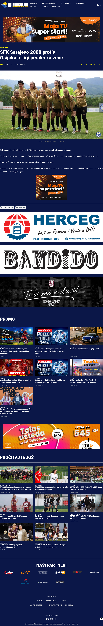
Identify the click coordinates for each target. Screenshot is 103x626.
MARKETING (56, 7)
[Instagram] (51, 619)
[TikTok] (55, 619)
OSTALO (33, 7)
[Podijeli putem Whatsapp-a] (99, 64)
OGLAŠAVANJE (51, 601)
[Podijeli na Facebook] (81, 64)
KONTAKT (63, 601)
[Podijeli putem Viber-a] (95, 64)
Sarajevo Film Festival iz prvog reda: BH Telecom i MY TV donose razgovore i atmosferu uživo (15, 411)
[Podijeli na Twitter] (86, 64)
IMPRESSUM (69, 605)
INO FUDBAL (80, 3)
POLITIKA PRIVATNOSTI (54, 605)
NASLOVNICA (51, 596)
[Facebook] (47, 619)
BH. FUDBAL (65, 3)
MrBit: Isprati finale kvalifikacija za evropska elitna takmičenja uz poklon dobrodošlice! (14, 351)
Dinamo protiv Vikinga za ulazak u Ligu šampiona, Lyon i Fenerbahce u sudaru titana (49, 351)
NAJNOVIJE (34, 3)
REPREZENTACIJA (48, 3)
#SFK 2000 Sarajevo (7, 207)
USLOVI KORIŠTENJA (36, 605)
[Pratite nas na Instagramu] (90, 64)
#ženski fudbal (20, 207)
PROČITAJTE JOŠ (17, 457)
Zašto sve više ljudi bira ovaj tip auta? (84, 349)
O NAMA (40, 601)
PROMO (45, 7)
